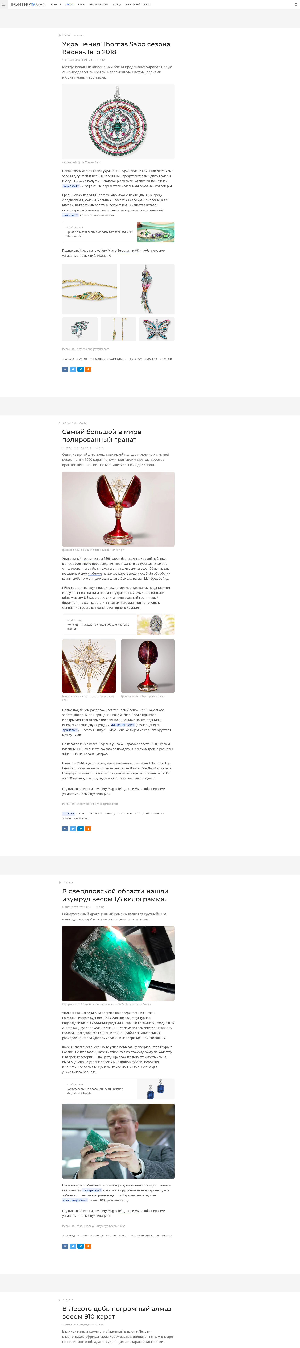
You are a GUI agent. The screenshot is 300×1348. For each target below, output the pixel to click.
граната (69, 730)
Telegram (124, 250)
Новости (56, 4)
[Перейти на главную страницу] (28, 4)
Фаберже (95, 573)
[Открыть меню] (4, 4)
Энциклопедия (99, 4)
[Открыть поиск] (296, 4)
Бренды (117, 4)
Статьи (70, 4)
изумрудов (91, 1190)
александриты (74, 1200)
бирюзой (70, 186)
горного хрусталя (127, 607)
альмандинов (121, 725)
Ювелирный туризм (138, 4)
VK (137, 250)
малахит (69, 215)
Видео (82, 4)
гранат (87, 558)
